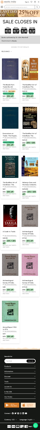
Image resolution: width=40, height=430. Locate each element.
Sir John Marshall (30, 88)
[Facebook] (13, 413)
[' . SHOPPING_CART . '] (35, 2)
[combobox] (19, 7)
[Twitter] (15, 413)
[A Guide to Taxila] (10, 226)
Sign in (27, 2)
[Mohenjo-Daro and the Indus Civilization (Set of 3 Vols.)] (30, 177)
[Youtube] (26, 413)
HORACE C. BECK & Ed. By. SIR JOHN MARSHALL (10, 89)
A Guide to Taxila (9, 231)
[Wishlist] (31, 2)
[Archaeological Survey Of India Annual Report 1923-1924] (30, 226)
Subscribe (30, 361)
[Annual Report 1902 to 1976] (10, 322)
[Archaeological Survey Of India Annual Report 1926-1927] (30, 275)
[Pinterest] (18, 413)
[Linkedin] (23, 413)
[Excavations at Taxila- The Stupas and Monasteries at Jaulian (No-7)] (10, 128)
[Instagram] (21, 413)
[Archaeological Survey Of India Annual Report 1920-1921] (10, 275)
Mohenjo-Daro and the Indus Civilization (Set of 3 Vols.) (29, 185)
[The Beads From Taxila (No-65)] (10, 79)
